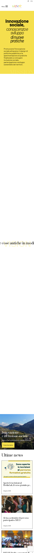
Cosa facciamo (8, 445)
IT (28, 1)
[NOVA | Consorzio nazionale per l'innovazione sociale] (17, 7)
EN (31, 1)
